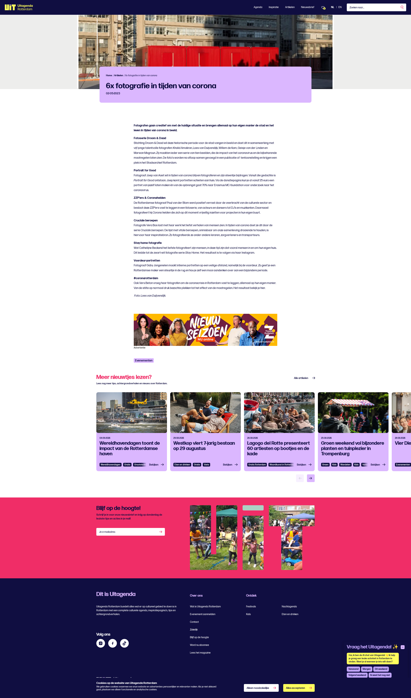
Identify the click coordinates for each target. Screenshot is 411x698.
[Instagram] (100, 643)
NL (332, 7)
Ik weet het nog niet (380, 675)
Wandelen (345, 464)
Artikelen (290, 7)
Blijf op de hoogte (199, 637)
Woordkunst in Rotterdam (282, 464)
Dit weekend (381, 669)
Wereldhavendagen (110, 464)
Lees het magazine (200, 652)
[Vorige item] (300, 478)
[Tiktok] (124, 643)
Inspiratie (274, 7)
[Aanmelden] (161, 532)
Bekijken (153, 464)
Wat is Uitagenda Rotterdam (205, 606)
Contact (194, 622)
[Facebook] (112, 643)
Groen (325, 464)
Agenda (258, 7)
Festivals (251, 606)
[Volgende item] (311, 478)
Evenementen (144, 360)
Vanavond (353, 669)
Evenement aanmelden (202, 614)
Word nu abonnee (199, 645)
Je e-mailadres (107, 532)
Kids (334, 464)
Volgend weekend (357, 675)
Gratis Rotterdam (257, 464)
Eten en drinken (182, 464)
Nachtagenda (289, 606)
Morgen (367, 669)
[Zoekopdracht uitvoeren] (402, 7)
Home (109, 75)
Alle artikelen (301, 378)
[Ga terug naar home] (19, 7)
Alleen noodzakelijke (258, 688)
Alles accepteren (295, 688)
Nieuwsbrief (307, 7)
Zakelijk (194, 629)
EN (340, 7)
